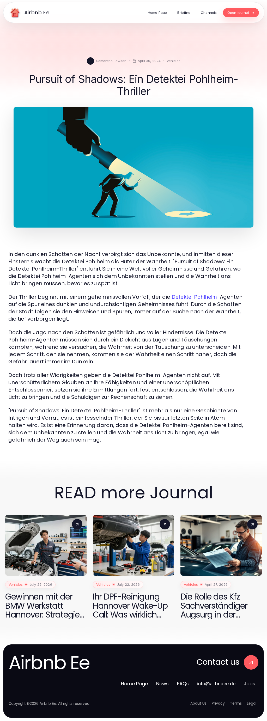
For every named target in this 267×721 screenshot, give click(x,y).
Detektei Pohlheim (194, 297)
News (162, 683)
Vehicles (173, 61)
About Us (198, 703)
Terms (236, 703)
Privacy (218, 703)
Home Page (134, 683)
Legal (251, 703)
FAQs (183, 683)
